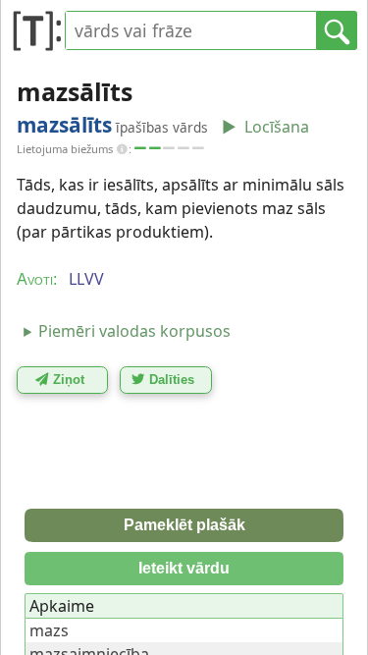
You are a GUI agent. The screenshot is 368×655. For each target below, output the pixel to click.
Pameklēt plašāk (184, 525)
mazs (49, 630)
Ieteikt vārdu (184, 568)
